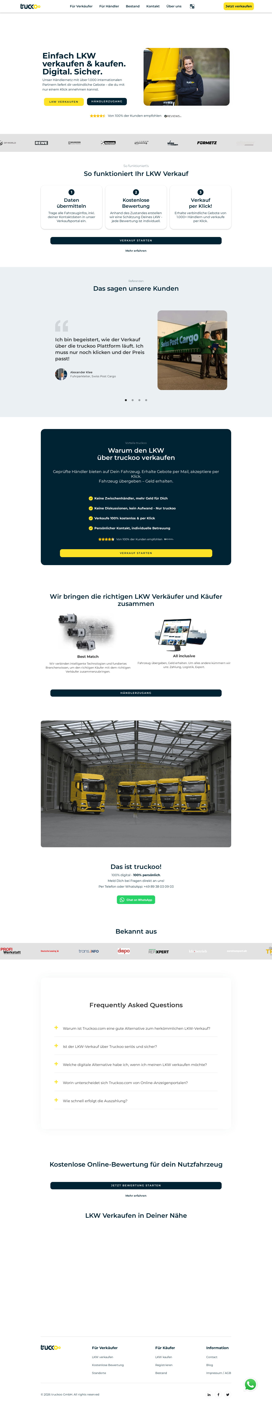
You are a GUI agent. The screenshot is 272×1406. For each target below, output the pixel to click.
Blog (209, 1365)
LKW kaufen (163, 1357)
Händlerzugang (106, 101)
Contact (211, 1357)
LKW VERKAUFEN (63, 101)
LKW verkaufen (102, 1357)
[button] (192, 6)
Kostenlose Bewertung (108, 1365)
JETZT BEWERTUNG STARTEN (136, 1185)
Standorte (99, 1373)
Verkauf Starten (136, 240)
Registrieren (163, 1365)
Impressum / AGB (218, 1373)
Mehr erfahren (136, 251)
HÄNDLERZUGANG (136, 692)
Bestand (161, 1373)
